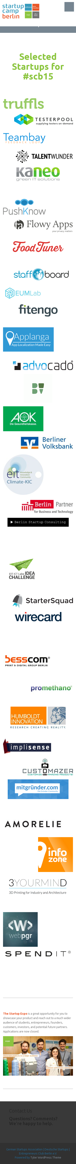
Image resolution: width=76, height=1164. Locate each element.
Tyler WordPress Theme (45, 1157)
